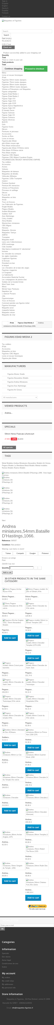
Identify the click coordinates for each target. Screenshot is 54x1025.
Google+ (32, 553)
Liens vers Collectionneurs (12, 242)
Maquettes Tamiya (9, 233)
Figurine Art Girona (14, 390)
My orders (6, 978)
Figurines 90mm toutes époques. (14, 85)
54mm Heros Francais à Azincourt (19, 434)
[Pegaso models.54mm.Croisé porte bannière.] (13, 665)
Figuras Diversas (8, 120)
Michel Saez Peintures (10, 289)
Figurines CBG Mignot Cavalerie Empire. (17, 157)
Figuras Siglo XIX (8, 108)
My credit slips (8, 981)
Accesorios (6, 164)
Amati (4, 200)
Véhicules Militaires (9, 176)
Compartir (20, 553)
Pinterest (45, 553)
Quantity (5, 568)
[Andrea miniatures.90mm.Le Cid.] (13, 754)
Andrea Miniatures (21, 463)
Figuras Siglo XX (8, 115)
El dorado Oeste (8, 110)
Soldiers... (6, 737)
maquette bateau (8, 310)
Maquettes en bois (9, 197)
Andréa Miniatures (9, 211)
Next (4, 520)
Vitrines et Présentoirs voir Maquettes (16, 89)
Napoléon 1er (7, 291)
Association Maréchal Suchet (13, 277)
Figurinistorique (8, 298)
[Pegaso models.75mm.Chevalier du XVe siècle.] (37, 606)
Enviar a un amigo (9, 558)
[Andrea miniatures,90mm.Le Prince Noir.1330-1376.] (37, 732)
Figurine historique (9, 305)
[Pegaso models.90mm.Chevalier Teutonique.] (37, 682)
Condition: (6, 545)
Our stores (6, 957)
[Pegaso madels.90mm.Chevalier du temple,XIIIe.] (13, 715)
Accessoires (6, 134)
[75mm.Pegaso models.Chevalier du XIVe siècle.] (13, 606)
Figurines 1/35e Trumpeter (12, 179)
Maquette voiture (8, 312)
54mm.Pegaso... (9, 596)
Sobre (4, 967)
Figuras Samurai (8, 113)
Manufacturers (15, 366)
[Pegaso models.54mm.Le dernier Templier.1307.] (37, 621)
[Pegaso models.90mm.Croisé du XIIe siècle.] (37, 715)
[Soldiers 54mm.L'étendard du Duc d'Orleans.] (13, 731)
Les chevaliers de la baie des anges (15, 268)
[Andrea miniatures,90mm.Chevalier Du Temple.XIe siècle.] (13, 777)
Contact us (6, 16)
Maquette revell (8, 240)
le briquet (5, 265)
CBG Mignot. (7, 226)
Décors (4, 129)
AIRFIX (5, 235)
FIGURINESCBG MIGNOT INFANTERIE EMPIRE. (21, 160)
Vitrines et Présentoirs (10, 188)
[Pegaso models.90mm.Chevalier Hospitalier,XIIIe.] (37, 699)
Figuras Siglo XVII (9, 101)
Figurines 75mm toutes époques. (14, 82)
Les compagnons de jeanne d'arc (14, 280)
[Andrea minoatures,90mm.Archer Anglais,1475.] (13, 834)
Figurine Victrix (7, 127)
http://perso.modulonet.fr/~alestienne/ (16, 249)
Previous (5, 475)
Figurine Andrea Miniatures (17, 382)
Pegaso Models (8, 465)
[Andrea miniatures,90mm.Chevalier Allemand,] (37, 812)
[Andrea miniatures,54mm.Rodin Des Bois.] (37, 865)
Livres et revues (8, 139)
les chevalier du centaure (11, 254)
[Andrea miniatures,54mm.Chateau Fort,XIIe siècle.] (37, 882)
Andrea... (8, 413)
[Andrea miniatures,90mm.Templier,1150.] (37, 833)
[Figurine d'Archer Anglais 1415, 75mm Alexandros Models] (13, 622)
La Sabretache (7, 275)
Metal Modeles (8, 463)
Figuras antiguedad (9, 92)
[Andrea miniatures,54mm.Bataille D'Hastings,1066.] (27, 481)
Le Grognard (6, 273)
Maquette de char (8, 315)
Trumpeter (6, 237)
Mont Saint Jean (8, 284)
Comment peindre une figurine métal (15, 303)
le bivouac (6, 261)
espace (4, 181)
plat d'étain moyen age (10, 143)
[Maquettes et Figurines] (27, 25)
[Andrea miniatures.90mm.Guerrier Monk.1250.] (37, 755)
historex (5, 251)
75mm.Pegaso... (9, 613)
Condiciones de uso (10, 964)
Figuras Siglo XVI (8, 99)
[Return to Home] (4, 323)
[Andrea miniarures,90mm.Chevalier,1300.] (37, 796)
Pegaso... (29, 613)
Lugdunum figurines (9, 258)
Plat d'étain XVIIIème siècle (12, 150)
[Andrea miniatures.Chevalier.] (13, 796)
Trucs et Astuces (8, 202)
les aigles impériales (9, 256)
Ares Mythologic (8, 216)
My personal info (9, 988)
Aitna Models (7, 221)
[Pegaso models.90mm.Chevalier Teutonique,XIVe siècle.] (13, 699)
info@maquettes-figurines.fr (22, 1008)
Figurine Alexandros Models (17, 378)
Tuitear (8, 553)
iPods (4, 77)
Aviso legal (6, 960)
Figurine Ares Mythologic (16, 386)
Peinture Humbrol (8, 183)
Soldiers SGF (7, 214)
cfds (3, 296)
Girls (4, 124)
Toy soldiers (6, 162)
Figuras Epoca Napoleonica (12, 106)
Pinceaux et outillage (10, 190)
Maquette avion (8, 308)
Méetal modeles (41, 465)
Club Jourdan (7, 247)
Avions (4, 167)
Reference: (6, 541)
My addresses (7, 984)
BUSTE (5, 122)
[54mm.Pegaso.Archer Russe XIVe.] (13, 590)
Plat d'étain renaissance (11, 146)
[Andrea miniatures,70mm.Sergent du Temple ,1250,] (13, 865)
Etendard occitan (8, 263)
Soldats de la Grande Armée (12, 282)
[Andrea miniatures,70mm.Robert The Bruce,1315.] (37, 849)
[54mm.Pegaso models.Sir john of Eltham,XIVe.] (37, 590)
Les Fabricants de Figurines (12, 204)
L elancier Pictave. (9, 294)
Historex (5, 228)
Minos (4, 287)
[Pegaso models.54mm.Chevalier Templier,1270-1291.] (37, 643)
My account (8, 973)
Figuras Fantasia (8, 117)
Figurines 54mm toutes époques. (14, 80)
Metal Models (30, 465)
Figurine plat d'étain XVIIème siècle (15, 148)
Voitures (5, 169)
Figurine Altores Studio (16, 374)
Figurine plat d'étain (9, 141)
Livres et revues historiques (12, 75)
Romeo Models (8, 468)
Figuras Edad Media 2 (10, 96)
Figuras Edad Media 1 (10, 94)
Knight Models (7, 207)
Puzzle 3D (6, 195)
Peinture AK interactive (10, 186)
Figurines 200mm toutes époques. (15, 87)
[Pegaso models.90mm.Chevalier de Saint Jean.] (37, 665)
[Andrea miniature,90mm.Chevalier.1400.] (37, 776)
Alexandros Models (35, 463)
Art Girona (46, 463)
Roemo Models (19, 468)
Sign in (4, 1)
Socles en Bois (8, 136)
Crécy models (7, 218)
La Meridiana (19, 465)
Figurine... (6, 630)
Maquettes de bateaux (10, 171)
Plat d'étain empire (9, 153)
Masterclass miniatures (11, 223)
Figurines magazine (9, 270)
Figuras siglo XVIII (9, 103)
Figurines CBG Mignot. (10, 155)
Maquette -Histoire (9, 230)
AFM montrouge (8, 244)
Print (4, 560)
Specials (10, 426)
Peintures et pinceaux (10, 132)
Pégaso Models (8, 209)
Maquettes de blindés (10, 174)
